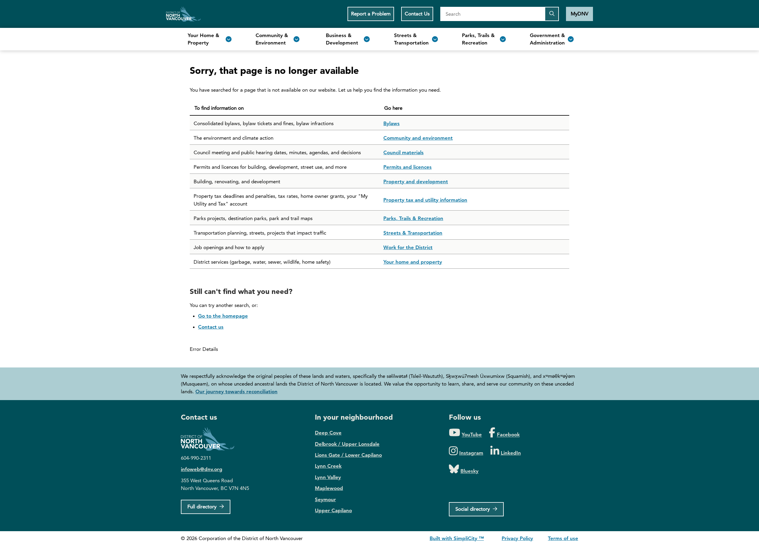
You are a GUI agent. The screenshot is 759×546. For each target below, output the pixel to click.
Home (183, 14)
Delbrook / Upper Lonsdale (347, 444)
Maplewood (329, 488)
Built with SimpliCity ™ (457, 538)
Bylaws (391, 123)
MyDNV (579, 14)
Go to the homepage (223, 316)
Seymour (325, 499)
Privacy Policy (517, 538)
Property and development (415, 181)
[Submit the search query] (552, 14)
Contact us (211, 327)
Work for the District (408, 247)
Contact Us (417, 14)
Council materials (403, 152)
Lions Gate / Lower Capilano (348, 455)
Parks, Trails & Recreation (413, 218)
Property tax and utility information (425, 200)
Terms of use (563, 538)
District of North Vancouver (210, 439)
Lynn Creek (328, 466)
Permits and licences (407, 167)
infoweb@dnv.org (201, 469)
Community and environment (418, 138)
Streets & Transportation (412, 233)
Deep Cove (328, 433)
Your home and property (412, 262)
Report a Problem (370, 14)
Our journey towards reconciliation (236, 391)
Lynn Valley (328, 477)
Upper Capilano (333, 510)
